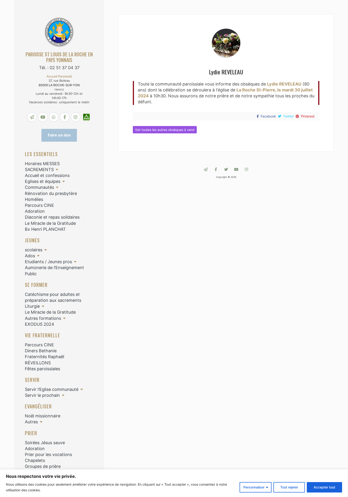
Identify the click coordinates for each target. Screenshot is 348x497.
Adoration (35, 211)
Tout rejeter (289, 487)
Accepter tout (324, 487)
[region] (174, 483)
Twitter (288, 116)
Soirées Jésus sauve (45, 442)
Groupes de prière (43, 466)
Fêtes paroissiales (42, 368)
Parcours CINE (39, 205)
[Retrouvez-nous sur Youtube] (236, 169)
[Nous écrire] (205, 169)
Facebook (268, 116)
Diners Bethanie (41, 350)
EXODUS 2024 (39, 324)
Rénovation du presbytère (51, 193)
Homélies (34, 199)
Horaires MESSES (42, 163)
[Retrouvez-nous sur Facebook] (215, 169)
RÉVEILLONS (38, 362)
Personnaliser (253, 487)
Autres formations (43, 318)
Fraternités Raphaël (44, 356)
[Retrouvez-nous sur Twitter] (226, 169)
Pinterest (308, 116)
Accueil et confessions (47, 175)
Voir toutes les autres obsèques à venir (165, 130)
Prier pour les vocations (48, 454)
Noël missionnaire (42, 415)
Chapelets (35, 460)
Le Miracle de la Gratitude (50, 223)
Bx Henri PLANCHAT (45, 229)
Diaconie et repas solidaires (52, 217)
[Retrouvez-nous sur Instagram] (246, 169)
